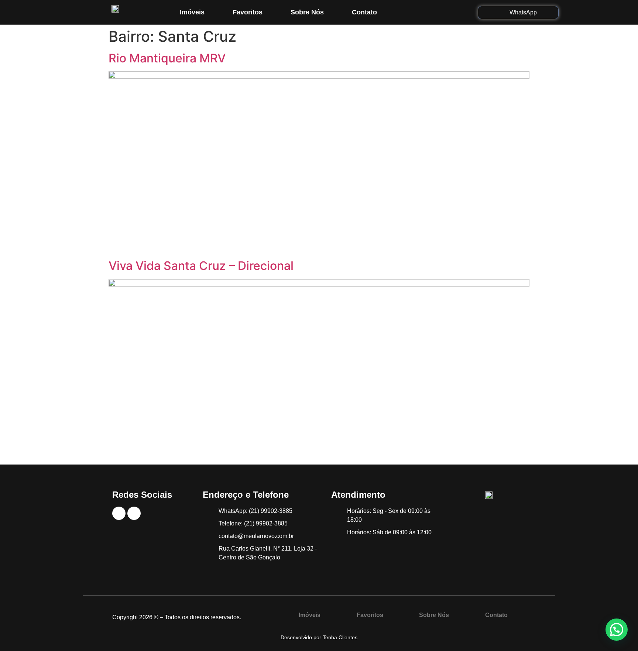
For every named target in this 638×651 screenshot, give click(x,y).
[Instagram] (442, 12)
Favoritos (248, 12)
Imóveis (192, 12)
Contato (364, 12)
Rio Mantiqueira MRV (167, 58)
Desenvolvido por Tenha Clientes (319, 637)
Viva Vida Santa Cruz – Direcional (201, 265)
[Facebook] (426, 12)
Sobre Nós (307, 12)
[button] (617, 630)
